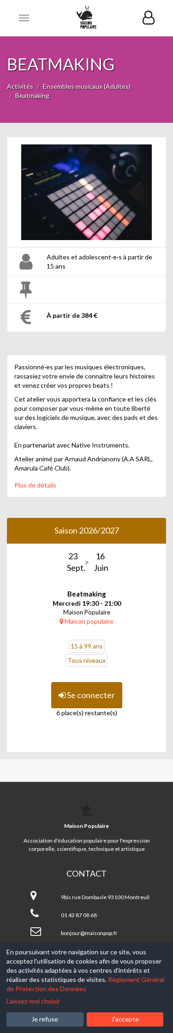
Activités (20, 86)
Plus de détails (35, 485)
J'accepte (125, 1019)
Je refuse (44, 1019)
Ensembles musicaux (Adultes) (87, 86)
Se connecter (90, 695)
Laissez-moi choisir (33, 1001)
